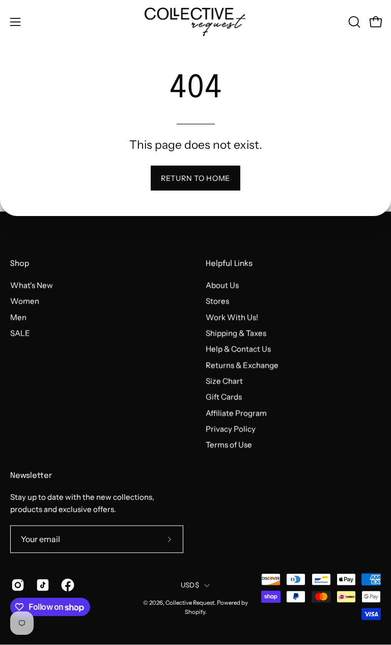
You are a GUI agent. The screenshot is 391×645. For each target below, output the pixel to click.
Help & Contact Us (238, 349)
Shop (19, 264)
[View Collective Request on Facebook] (66, 585)
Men (18, 317)
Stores (217, 301)
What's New (31, 285)
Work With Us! (232, 317)
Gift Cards (224, 397)
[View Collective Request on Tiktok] (41, 585)
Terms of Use (229, 445)
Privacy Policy (231, 429)
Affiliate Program (236, 413)
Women (24, 301)
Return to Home (195, 178)
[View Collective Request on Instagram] (16, 585)
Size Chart (224, 381)
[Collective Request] (195, 22)
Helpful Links (229, 264)
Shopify (195, 611)
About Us (222, 285)
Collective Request (189, 603)
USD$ (190, 585)
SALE (20, 333)
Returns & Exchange (242, 365)
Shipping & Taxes (236, 333)
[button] (353, 22)
